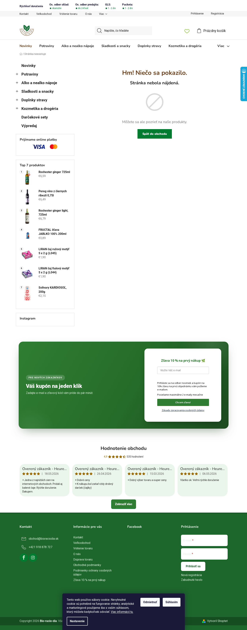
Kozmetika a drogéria (39, 108)
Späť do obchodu (154, 134)
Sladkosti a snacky (37, 91)
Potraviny (29, 74)
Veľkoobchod (44, 13)
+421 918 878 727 (40, 547)
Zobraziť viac (123, 504)
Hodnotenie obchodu (124, 448)
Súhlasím (171, 602)
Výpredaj (29, 126)
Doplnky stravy (34, 100)
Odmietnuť (150, 602)
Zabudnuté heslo (191, 580)
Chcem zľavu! (183, 402)
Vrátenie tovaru (68, 13)
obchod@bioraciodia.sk (44, 538)
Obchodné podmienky (87, 565)
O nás (88, 13)
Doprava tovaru (83, 559)
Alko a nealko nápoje (39, 83)
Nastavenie (77, 621)
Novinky (28, 65)
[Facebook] (24, 557)
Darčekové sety (34, 117)
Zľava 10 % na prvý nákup (89, 580)
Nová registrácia (191, 575)
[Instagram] (33, 557)
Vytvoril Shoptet (217, 621)
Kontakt (24, 13)
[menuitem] (25, 46)
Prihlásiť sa (193, 566)
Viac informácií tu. (122, 612)
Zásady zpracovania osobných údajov (183, 410)
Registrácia (217, 13)
